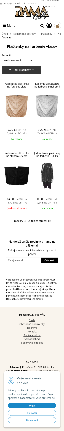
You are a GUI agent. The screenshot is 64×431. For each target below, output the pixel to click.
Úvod (5, 33)
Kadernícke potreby (24, 33)
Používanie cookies (32, 342)
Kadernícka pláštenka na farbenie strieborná (47, 85)
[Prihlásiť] (49, 25)
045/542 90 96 (32, 4)
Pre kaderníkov (32, 335)
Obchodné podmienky (32, 324)
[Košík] (57, 25)
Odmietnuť (32, 420)
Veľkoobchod (32, 339)
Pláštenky (46, 33)
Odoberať (49, 260)
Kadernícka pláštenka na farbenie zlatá (17, 85)
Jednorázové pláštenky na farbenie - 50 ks (47, 154)
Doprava (32, 327)
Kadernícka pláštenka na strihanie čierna (17, 154)
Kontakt (32, 331)
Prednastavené (12, 60)
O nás (32, 320)
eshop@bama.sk (12, 3)
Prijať (32, 405)
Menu (10, 25)
